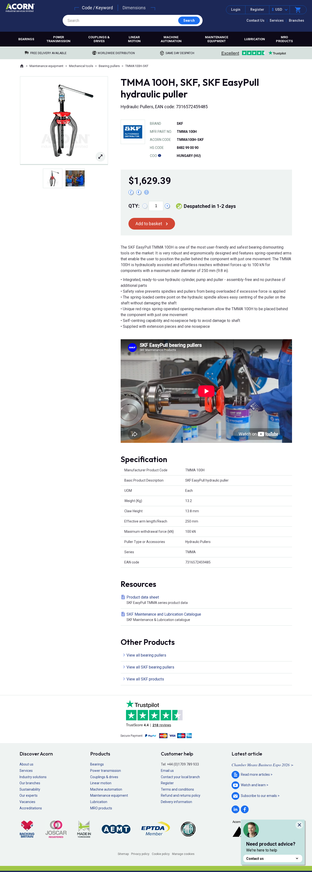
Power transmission (58, 39)
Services (277, 20)
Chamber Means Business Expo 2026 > (262, 764)
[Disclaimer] (159, 156)
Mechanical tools (81, 66)
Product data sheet (157, 600)
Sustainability (30, 789)
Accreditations (31, 808)
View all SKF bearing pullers (150, 667)
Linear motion (134, 39)
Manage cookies (183, 854)
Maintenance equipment (216, 39)
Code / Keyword (97, 7)
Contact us (255, 859)
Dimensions (134, 7)
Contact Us (255, 20)
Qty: (133, 206)
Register (257, 9)
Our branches (30, 783)
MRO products (284, 39)
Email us (167, 771)
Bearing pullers (109, 66)
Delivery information (176, 802)
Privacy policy (140, 854)
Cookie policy (161, 854)
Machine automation (171, 39)
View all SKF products (145, 679)
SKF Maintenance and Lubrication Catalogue (164, 617)
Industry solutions (33, 777)
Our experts (29, 795)
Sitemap (123, 854)
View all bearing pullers (146, 655)
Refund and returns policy (180, 795)
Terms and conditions (177, 789)
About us (26, 764)
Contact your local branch (180, 777)
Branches (296, 20)
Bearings (26, 39)
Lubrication (254, 39)
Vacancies (27, 802)
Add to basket (149, 223)
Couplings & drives (99, 39)
